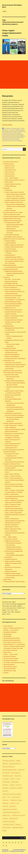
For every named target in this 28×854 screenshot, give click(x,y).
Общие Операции (10, 210)
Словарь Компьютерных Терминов (14, 216)
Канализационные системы (9, 137)
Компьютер (8, 190)
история (12, 803)
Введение (6, 188)
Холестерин (15, 782)
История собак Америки (11, 658)
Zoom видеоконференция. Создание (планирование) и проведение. (15, 409)
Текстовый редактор (10, 265)
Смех (18, 779)
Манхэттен (18, 776)
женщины (6, 800)
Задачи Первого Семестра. (13, 184)
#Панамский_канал (7, 133)
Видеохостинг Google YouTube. (14, 391)
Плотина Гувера (15, 139)
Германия (21, 769)
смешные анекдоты (9, 821)
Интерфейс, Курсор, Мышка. (13, 236)
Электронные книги (10, 348)
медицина (13, 806)
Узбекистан (6, 782)
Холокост (5, 785)
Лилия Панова (8, 626)
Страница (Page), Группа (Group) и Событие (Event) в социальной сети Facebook (15, 366)
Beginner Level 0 (10, 166)
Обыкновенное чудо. (10, 670)
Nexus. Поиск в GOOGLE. (12, 474)
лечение (5, 806)
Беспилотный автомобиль (12, 638)
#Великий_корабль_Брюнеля (17, 130)
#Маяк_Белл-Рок (21, 131)
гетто (9, 797)
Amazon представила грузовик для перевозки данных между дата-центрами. (14, 261)
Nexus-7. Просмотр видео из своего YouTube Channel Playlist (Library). (14, 480)
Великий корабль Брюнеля (18, 136)
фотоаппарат (7, 827)
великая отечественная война (12, 794)
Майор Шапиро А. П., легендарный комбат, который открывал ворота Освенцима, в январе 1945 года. (14, 646)
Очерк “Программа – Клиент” (14, 425)
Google (18, 760)
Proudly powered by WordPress (17, 851)
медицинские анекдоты (10, 809)
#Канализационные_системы (9, 131)
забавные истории (16, 800)
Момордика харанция (10, 660)
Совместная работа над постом (14, 462)
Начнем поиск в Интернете (13, 295)
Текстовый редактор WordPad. (14, 267)
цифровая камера (17, 827)
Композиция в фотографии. (15, 555)
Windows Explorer (10, 241)
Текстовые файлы (10, 249)
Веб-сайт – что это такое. (13, 279)
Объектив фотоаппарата (13, 543)
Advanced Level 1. (10, 172)
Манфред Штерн (8, 776)
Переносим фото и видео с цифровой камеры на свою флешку (13, 563)
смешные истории (8, 824)
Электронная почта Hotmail (13, 309)
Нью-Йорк (6, 779)
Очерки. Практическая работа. (13, 423)
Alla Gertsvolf (7, 128)
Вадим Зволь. (8, 652)
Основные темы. (9, 163)
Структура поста (11, 456)
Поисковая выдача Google (13, 301)
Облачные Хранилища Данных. (14, 380)
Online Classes (9, 182)
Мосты (22, 128)
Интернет (7, 277)
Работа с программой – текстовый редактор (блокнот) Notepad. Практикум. (14, 496)
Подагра (6, 672)
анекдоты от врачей (16, 788)
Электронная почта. (10, 307)
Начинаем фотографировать (14, 551)
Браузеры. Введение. (11, 281)
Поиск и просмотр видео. (12, 289)
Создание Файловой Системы (14, 247)
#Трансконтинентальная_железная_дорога (13, 134)
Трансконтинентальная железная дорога (12, 140)
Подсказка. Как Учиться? (11, 161)
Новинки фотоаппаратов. (14, 549)
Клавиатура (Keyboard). (12, 234)
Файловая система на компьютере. (14, 239)
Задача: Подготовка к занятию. (14, 192)
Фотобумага (8, 557)
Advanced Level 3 (10, 176)
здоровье (5, 803)
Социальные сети (9, 360)
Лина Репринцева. (9, 664)
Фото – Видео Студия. (11, 178)
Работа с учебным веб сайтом (14, 202)
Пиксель (9, 253)
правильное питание (18, 815)
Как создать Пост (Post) (12, 453)
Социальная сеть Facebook (13, 362)
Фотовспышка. (10, 545)
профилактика (13, 818)
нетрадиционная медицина (11, 812)
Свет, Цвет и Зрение (11, 539)
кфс (18, 803)
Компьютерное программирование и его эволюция (14, 230)
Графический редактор (11, 269)
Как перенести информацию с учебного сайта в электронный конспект (15, 206)
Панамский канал (6, 139)
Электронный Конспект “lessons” (15, 200)
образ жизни (7, 815)
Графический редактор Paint (13, 271)
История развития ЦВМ (12, 222)
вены (4, 797)
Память (12, 779)
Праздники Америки (10, 632)
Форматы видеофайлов (12, 356)
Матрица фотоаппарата (13, 547)
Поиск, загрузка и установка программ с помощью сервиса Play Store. (14, 486)
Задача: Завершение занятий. (15, 198)
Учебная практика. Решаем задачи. (14, 581)
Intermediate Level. (10, 170)
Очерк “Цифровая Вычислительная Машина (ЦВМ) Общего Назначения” (15, 429)
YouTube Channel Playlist (13, 393)
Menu (4, 11)
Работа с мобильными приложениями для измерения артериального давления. (15, 520)
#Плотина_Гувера (16, 133)
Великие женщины (8, 766)
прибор (5, 818)
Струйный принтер (11, 559)
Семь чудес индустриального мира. (11, 33)
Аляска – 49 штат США (10, 654)
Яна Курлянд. (8, 634)
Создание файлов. (10, 243)
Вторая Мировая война (10, 769)
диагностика (16, 797)
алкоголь (18, 785)
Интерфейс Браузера (11, 283)
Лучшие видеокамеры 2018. (14, 575)
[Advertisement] (14, 74)
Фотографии (10, 553)
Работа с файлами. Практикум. (14, 245)
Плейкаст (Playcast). (11, 571)
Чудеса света (5, 130)
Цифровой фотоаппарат (12, 541)
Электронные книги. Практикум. (15, 358)
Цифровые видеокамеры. (13, 573)
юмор (4, 830)
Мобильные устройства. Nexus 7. (15, 180)
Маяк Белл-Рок (19, 137)
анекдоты (5, 788)
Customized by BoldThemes (19, 849)
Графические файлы (11, 251)
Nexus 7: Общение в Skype (13, 504)
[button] (21, 837)
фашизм (18, 824)
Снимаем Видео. (10, 577)
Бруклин (5, 763)
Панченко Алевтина (10, 656)
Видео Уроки (7, 579)
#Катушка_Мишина (8, 760)
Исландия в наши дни (10, 650)
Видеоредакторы (9, 326)
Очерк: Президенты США (12, 443)
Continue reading (7, 124)
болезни (5, 791)
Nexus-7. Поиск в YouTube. (13, 476)
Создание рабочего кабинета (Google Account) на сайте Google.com (14, 322)
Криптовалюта (15, 772)
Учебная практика (10, 186)
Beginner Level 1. (10, 168)
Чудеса (12, 785)
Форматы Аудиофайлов (12, 354)
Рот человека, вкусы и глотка (12, 642)
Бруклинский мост (6, 136)
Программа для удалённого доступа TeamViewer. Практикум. (14, 419)
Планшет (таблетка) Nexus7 (12, 464)
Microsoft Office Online (11, 374)
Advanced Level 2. (10, 174)
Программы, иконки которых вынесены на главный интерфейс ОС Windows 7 (14, 435)
